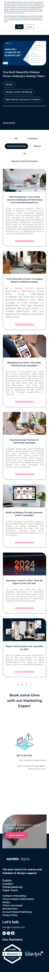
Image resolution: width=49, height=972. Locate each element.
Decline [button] (29, 27)
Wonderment (9, 908)
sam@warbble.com (13, 927)
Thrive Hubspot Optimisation (18, 899)
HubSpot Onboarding (14, 895)
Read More (9, 123)
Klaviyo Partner (24, 288)
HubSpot (33, 138)
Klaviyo (8, 209)
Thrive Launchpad (12, 905)
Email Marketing (16, 146)
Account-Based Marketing (17, 912)
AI (24, 153)
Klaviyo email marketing (18, 92)
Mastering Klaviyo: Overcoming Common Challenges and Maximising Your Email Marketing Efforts (24, 200)
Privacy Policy (19, 13)
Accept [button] (19, 27)
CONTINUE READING (24, 241)
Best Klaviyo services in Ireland (22, 99)
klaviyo (9, 84)
